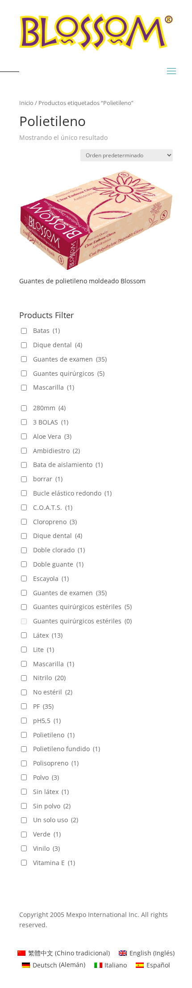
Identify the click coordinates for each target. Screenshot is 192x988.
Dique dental (57, 345)
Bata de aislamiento (68, 464)
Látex (48, 635)
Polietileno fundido (66, 748)
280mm (49, 408)
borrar (48, 479)
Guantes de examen (70, 359)
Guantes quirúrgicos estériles (82, 606)
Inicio (26, 103)
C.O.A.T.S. (52, 507)
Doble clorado (59, 550)
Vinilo (46, 848)
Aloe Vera (52, 436)
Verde (47, 834)
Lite (43, 649)
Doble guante (58, 564)
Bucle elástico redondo (72, 493)
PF (43, 706)
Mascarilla (53, 387)
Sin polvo (52, 806)
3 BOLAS (50, 422)
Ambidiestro (56, 450)
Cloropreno (55, 521)
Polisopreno (56, 763)
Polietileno (54, 735)
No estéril (52, 692)
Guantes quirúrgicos (68, 373)
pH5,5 (47, 720)
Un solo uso (55, 820)
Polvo (46, 777)
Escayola (51, 578)
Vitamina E (54, 862)
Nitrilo (49, 677)
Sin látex (51, 791)
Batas (46, 330)
